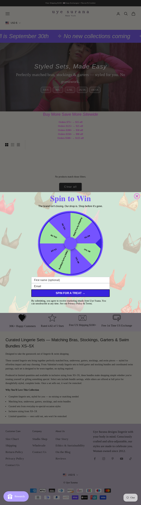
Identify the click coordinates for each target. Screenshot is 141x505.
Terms (88, 303)
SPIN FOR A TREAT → (70, 293)
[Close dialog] (137, 196)
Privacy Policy (75, 303)
